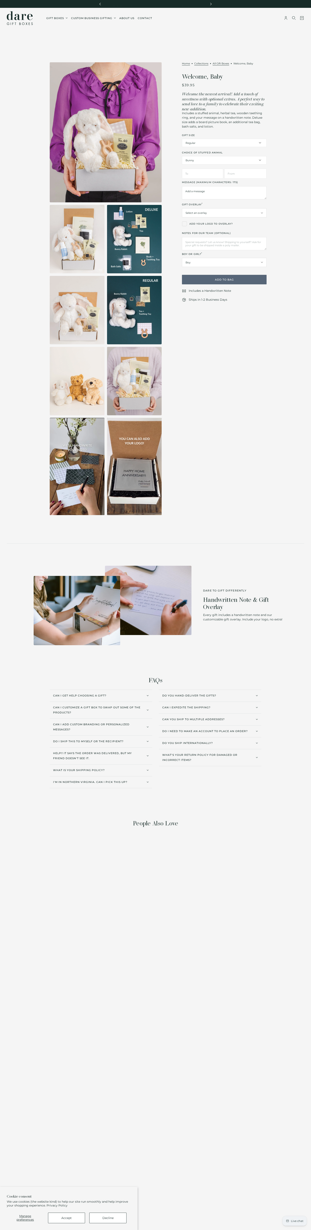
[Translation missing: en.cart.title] (302, 18)
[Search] (294, 18)
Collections (201, 63)
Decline (108, 1218)
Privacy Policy (57, 1205)
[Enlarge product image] (106, 132)
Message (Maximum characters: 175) (210, 182)
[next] (211, 4)
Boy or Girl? (192, 253)
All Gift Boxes (221, 63)
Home (186, 63)
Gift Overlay (192, 204)
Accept (66, 1218)
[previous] (100, 4)
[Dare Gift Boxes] (20, 18)
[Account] (285, 18)
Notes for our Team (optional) (206, 232)
